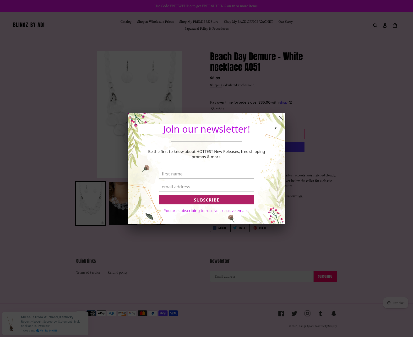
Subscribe (206, 200)
